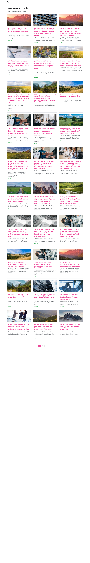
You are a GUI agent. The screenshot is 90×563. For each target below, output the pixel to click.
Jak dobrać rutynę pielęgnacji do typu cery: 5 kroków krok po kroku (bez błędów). (18, 296)
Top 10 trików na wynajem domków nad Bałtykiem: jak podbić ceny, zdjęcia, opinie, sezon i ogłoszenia (44, 296)
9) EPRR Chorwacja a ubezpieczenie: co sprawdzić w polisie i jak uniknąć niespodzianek (70, 264)
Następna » (48, 345)
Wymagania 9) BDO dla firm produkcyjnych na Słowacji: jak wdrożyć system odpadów (17, 264)
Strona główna (79, 2)
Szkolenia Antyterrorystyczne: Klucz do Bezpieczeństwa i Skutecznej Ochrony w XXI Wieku (18, 30)
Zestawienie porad (70, 2)
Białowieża (10, 2)
